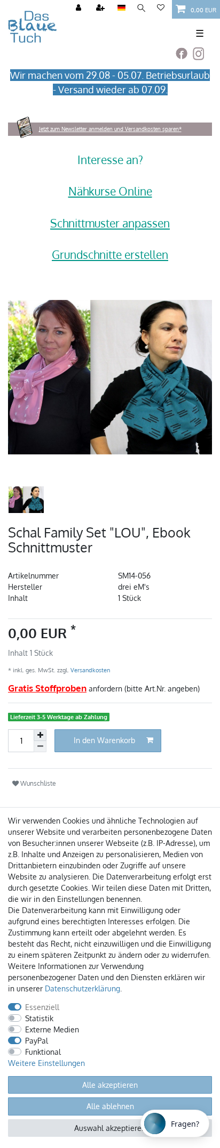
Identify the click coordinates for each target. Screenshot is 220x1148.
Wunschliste (37, 783)
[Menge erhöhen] (40, 735)
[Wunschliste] (160, 8)
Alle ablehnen (110, 1106)
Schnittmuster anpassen (110, 223)
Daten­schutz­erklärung (82, 988)
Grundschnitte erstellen (110, 254)
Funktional (43, 1051)
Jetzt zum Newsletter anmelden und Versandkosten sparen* (110, 129)
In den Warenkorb (104, 740)
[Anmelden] (79, 8)
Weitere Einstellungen (46, 1063)
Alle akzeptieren (110, 1084)
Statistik (39, 1018)
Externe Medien (52, 1029)
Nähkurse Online (110, 191)
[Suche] (141, 8)
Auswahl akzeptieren (110, 1128)
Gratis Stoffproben (47, 688)
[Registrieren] (101, 8)
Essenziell (42, 1007)
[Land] (121, 8)
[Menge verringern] (40, 746)
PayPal (36, 1040)
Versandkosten (89, 670)
